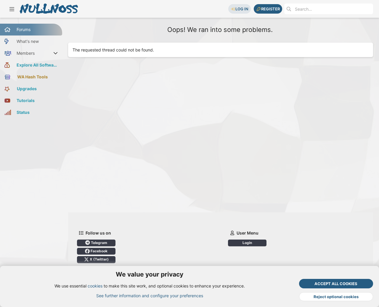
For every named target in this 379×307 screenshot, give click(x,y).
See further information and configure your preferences (149, 295)
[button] (12, 9)
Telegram (98, 242)
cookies (95, 285)
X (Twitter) (99, 259)
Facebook (98, 251)
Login (247, 242)
